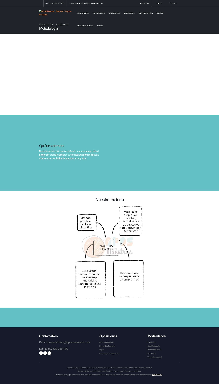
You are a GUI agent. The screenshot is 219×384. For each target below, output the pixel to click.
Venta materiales (145, 13)
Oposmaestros (46, 25)
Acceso (100, 26)
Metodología (129, 13)
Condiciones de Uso (133, 371)
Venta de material (155, 357)
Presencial (152, 342)
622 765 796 (59, 3)
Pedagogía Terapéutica (108, 353)
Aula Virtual (144, 3)
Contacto (173, 3)
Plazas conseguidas (127, 101)
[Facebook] (41, 353)
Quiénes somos (83, 13)
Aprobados (55, 101)
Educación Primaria (107, 346)
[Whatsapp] (40, 3)
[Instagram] (45, 353)
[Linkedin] (49, 353)
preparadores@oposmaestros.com (89, 3)
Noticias (160, 13)
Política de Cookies (104, 371)
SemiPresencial (154, 346)
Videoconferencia (154, 350)
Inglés (101, 350)
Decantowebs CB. (145, 368)
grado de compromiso (159, 101)
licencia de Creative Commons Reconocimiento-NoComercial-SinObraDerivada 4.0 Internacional (113, 375)
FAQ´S (159, 3)
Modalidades (114, 13)
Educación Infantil (106, 342)
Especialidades (99, 13)
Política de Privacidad (87, 371)
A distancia (152, 353)
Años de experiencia (91, 101)
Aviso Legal (118, 371)
